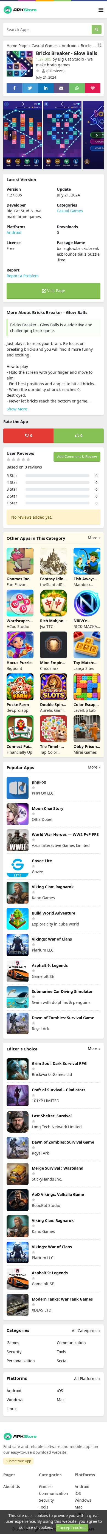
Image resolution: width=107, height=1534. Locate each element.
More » (94, 538)
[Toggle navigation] (101, 10)
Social (62, 1360)
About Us (11, 1486)
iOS (60, 1390)
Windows (15, 1399)
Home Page (17, 45)
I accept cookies (71, 1527)
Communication (71, 1342)
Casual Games (45, 45)
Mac (60, 1399)
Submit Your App (18, 1461)
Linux (11, 1408)
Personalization (21, 1360)
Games (13, 1342)
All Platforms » (87, 1378)
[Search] (97, 29)
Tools (61, 1351)
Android (69, 45)
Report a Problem (23, 275)
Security (14, 1351)
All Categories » (86, 1330)
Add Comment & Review (77, 456)
